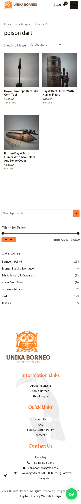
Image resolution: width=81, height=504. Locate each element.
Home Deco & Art (12, 282)
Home (7, 24)
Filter (9, 239)
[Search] (76, 213)
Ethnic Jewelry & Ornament (18, 275)
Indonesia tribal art (13, 289)
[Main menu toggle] (74, 5)
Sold (4, 296)
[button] (71, 494)
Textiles (6, 303)
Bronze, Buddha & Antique (18, 268)
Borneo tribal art (12, 261)
